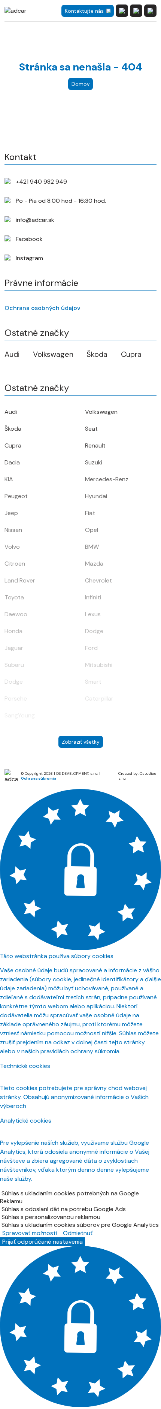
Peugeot (16, 496)
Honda (13, 631)
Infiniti (93, 597)
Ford (91, 648)
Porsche (15, 698)
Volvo (12, 547)
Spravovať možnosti (29, 1233)
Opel (91, 530)
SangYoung (19, 715)
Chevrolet (98, 580)
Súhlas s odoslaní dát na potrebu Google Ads (63, 1209)
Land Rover (19, 580)
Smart (93, 682)
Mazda (94, 563)
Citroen (14, 563)
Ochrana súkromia (38, 778)
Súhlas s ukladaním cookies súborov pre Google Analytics (80, 1225)
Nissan (13, 530)
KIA (8, 479)
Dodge (94, 631)
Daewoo (15, 614)
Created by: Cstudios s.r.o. (137, 776)
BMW (92, 547)
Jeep (11, 513)
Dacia (12, 462)
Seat (91, 429)
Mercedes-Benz (106, 479)
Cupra (131, 354)
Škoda (96, 354)
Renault (95, 445)
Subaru (14, 665)
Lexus (93, 614)
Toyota (14, 597)
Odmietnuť (77, 1233)
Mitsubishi (98, 665)
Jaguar (13, 648)
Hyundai (96, 496)
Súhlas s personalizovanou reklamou (50, 1217)
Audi (11, 354)
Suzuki (93, 462)
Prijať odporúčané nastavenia (42, 1242)
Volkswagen (53, 354)
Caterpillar (99, 698)
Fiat (90, 513)
